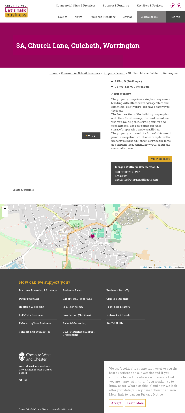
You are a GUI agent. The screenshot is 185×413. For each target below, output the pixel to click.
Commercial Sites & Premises (76, 5)
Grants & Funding (117, 298)
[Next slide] (92, 109)
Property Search (114, 73)
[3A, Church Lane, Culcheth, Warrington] (92, 236)
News (78, 17)
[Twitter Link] (173, 5)
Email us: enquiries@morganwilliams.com (136, 177)
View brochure (160, 158)
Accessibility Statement (62, 409)
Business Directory (102, 17)
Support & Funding (116, 5)
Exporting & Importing (77, 298)
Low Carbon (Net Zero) (77, 315)
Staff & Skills (114, 323)
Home (54, 73)
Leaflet (144, 267)
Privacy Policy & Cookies (29, 409)
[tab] (86, 135)
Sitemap (45, 409)
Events (62, 17)
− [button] (5, 214)
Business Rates (72, 290)
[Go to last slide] (20, 109)
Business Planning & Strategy (38, 290)
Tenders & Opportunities (34, 331)
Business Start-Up (118, 290)
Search (175, 17)
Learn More (135, 403)
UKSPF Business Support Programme (78, 333)
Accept (116, 403)
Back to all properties (23, 189)
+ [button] (5, 208)
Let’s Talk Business (31, 315)
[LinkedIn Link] (179, 5)
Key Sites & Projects (150, 5)
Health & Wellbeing (31, 306)
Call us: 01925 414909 (128, 172)
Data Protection (29, 298)
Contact (128, 17)
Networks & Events (118, 315)
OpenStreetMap (166, 267)
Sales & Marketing (74, 323)
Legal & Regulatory (118, 306)
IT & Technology (73, 306)
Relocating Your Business (35, 323)
